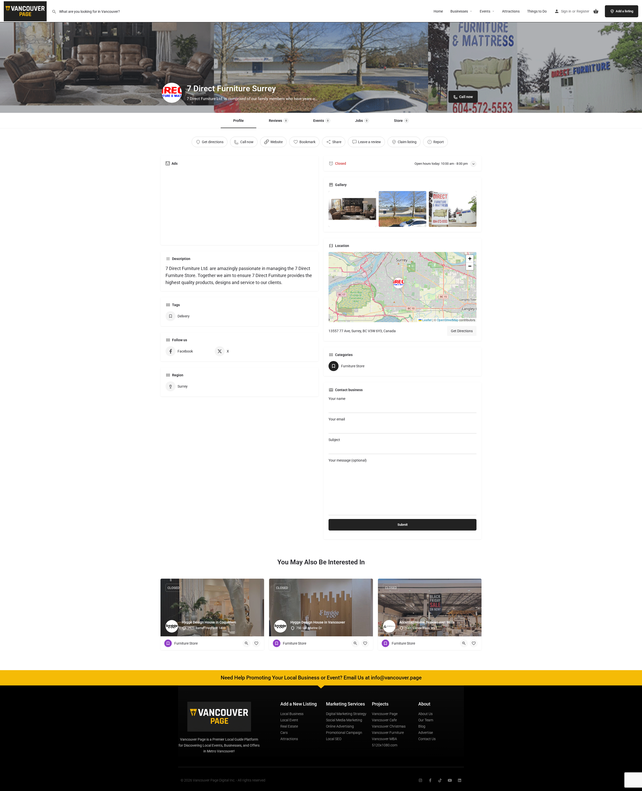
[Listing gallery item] (352, 209)
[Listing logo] (172, 93)
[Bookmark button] (256, 643)
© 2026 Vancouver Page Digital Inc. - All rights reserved (223, 780)
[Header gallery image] (107, 56)
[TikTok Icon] (440, 780)
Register (583, 11)
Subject (334, 440)
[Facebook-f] (430, 780)
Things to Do (537, 11)
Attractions (511, 11)
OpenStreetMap (447, 320)
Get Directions (462, 331)
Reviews (278, 121)
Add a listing (624, 11)
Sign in (566, 11)
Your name (337, 399)
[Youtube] (450, 780)
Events (485, 11)
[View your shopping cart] (596, 11)
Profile (238, 121)
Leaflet (427, 320)
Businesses (459, 11)
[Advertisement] (239, 205)
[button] (402, 287)
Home (438, 11)
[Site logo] (26, 11)
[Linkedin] (459, 780)
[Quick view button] (247, 643)
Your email (337, 419)
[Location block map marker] (398, 283)
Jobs (361, 121)
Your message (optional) (348, 460)
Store (400, 121)
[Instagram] (420, 780)
